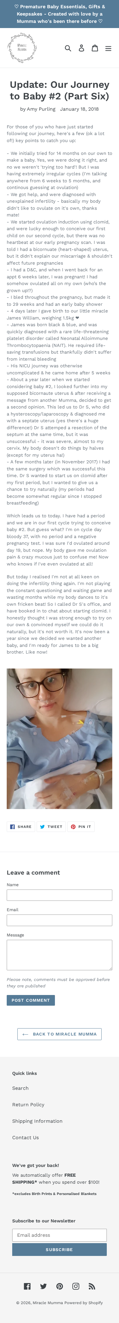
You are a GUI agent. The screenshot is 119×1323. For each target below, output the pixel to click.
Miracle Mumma (48, 1302)
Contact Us (25, 1137)
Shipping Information (37, 1121)
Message (15, 935)
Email (12, 909)
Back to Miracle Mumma (64, 1034)
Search (20, 1088)
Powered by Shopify (83, 1302)
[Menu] (108, 48)
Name (13, 884)
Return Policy (28, 1104)
